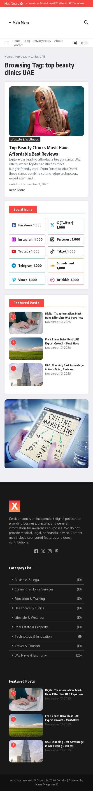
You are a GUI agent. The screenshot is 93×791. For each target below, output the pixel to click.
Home (16, 40)
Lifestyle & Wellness (25, 139)
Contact (17, 45)
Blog (27, 40)
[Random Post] (75, 43)
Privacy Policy (42, 40)
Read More (17, 190)
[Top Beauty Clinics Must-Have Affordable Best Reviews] (46, 111)
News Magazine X (46, 784)
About (58, 40)
